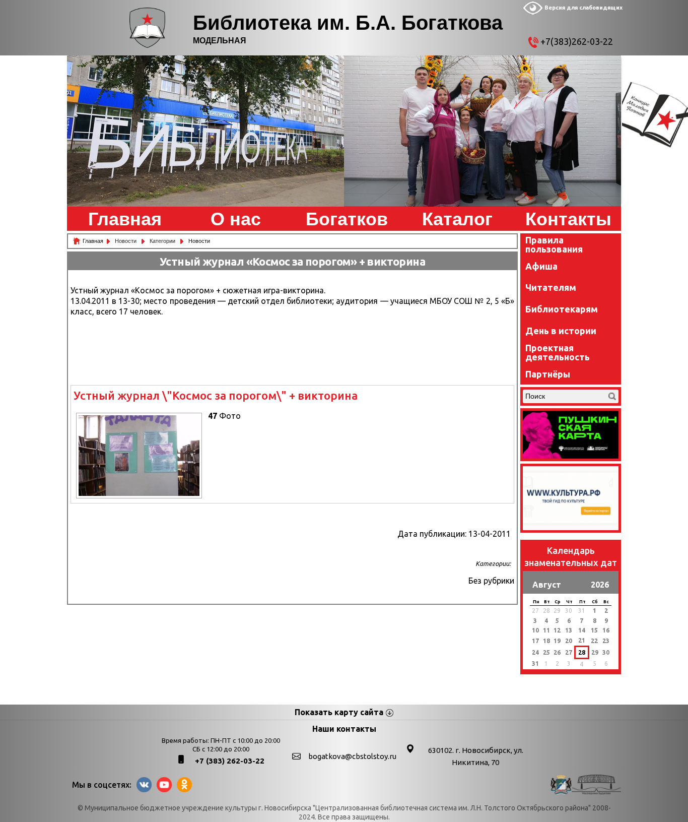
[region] (205, 131)
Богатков (347, 219)
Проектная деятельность (557, 352)
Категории (163, 241)
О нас (236, 219)
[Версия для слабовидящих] (533, 13)
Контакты (568, 219)
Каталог (457, 219)
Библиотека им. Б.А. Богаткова (348, 23)
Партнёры (547, 374)
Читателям (550, 287)
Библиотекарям (561, 309)
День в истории (560, 331)
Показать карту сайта (339, 712)
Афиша (541, 266)
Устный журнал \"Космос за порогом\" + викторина (216, 395)
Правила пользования (554, 244)
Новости (126, 241)
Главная (125, 219)
